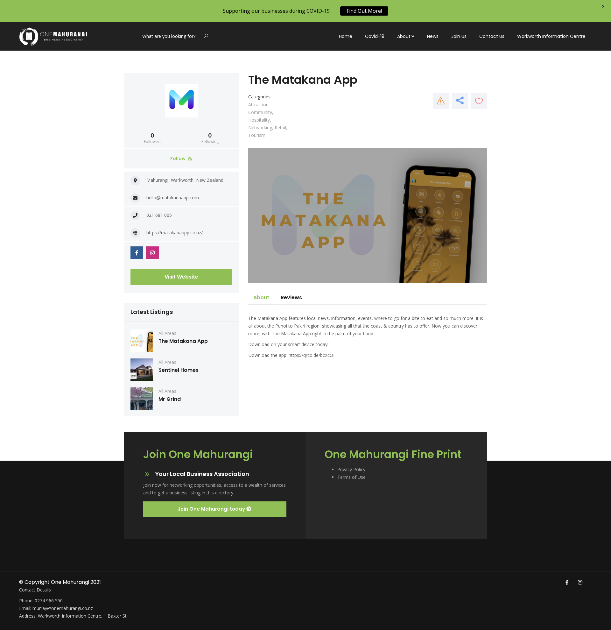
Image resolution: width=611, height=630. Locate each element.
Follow (178, 158)
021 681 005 (159, 215)
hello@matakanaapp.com (172, 198)
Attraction (258, 105)
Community (260, 112)
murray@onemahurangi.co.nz (62, 608)
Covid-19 (374, 36)
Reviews (291, 297)
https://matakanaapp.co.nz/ (174, 233)
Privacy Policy (351, 469)
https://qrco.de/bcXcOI (311, 355)
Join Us (459, 36)
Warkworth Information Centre (551, 36)
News (433, 36)
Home (345, 36)
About (404, 36)
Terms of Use (351, 477)
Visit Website (181, 276)
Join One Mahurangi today (212, 509)
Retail (280, 127)
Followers (152, 138)
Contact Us (491, 36)
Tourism (256, 135)
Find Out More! (364, 10)
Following (210, 138)
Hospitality (259, 120)
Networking (260, 127)
